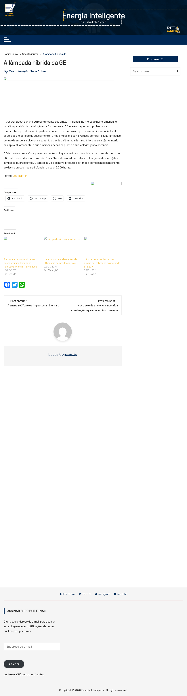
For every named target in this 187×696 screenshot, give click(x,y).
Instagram (103, 594)
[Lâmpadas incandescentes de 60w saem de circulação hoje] (62, 247)
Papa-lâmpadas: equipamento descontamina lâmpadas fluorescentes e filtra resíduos (21, 263)
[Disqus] (63, 423)
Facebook (69, 594)
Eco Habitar (19, 175)
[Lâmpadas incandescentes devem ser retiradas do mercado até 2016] (102, 247)
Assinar (14, 664)
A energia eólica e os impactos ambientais (33, 305)
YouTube (121, 594)
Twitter (86, 594)
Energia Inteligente (93, 15)
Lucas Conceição (18, 71)
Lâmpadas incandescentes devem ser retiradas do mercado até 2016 (102, 263)
